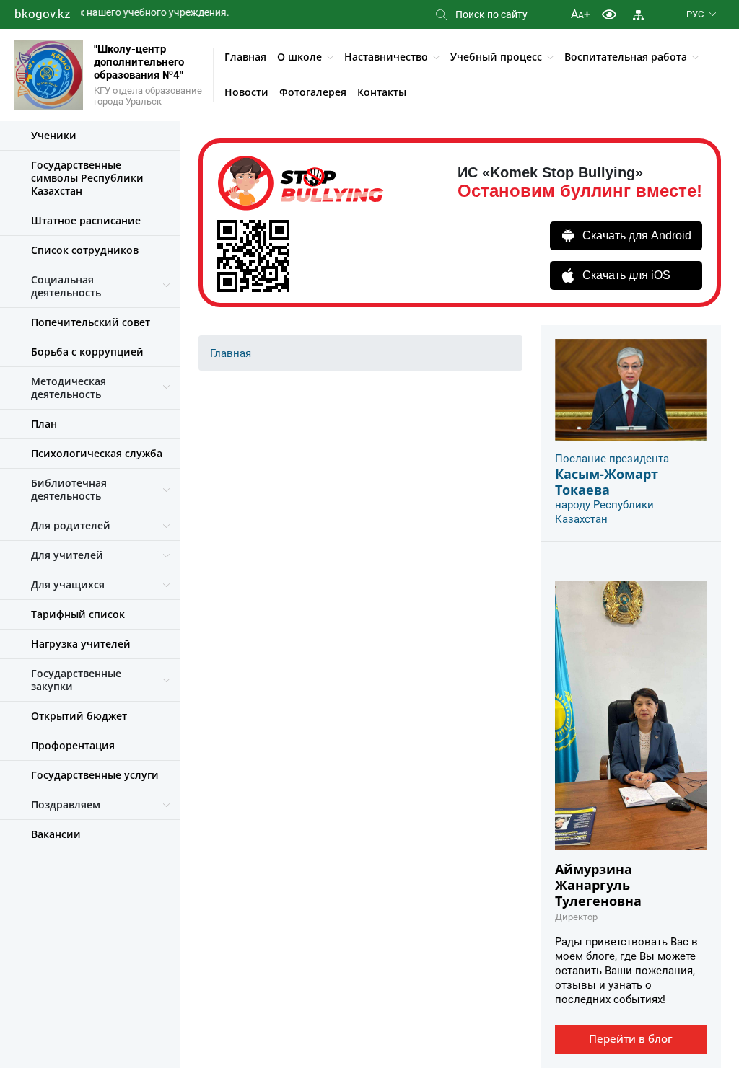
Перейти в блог (631, 1038)
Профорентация (73, 745)
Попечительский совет (90, 322)
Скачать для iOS (626, 275)
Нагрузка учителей (81, 643)
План (44, 424)
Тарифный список (78, 614)
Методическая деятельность (68, 387)
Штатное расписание (86, 220)
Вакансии (56, 834)
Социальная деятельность (66, 286)
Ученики (53, 135)
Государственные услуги (95, 775)
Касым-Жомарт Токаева (606, 481)
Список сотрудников (85, 250)
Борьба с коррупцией (87, 351)
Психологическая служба (96, 453)
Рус (695, 14)
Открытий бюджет (79, 716)
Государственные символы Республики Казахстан (87, 178)
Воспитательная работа (625, 56)
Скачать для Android (636, 235)
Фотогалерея (312, 92)
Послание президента (612, 458)
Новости (246, 92)
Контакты (381, 92)
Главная (245, 56)
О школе (299, 56)
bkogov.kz (42, 13)
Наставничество (386, 56)
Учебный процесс (496, 56)
